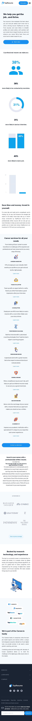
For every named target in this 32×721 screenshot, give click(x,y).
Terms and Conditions (5, 700)
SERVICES (4, 670)
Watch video (17, 42)
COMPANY (4, 679)
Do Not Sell (25, 700)
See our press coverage (16, 536)
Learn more (16, 273)
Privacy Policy (13, 700)
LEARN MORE (5, 675)
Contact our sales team (16, 445)
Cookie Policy (19, 700)
